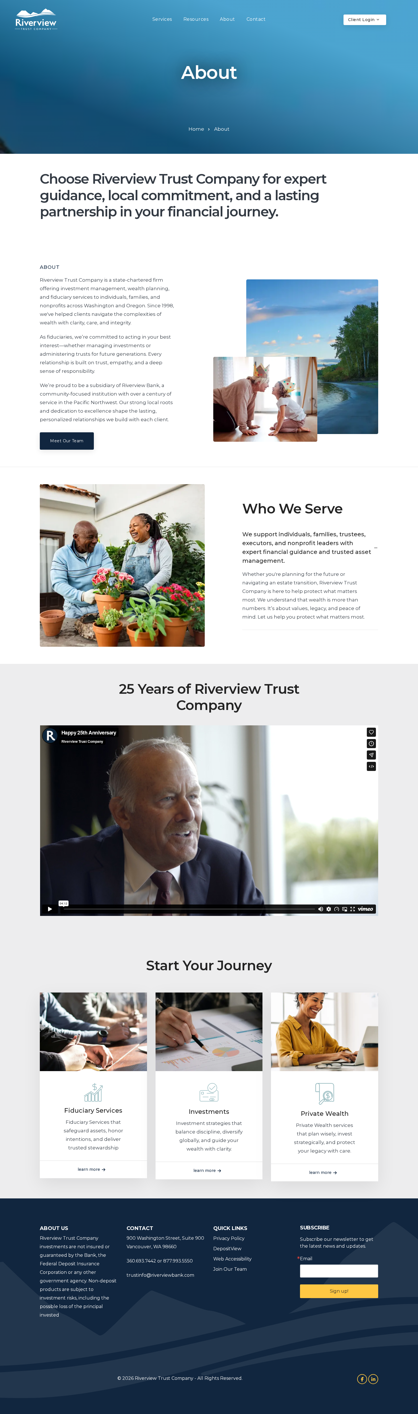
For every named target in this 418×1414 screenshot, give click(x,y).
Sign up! (339, 1291)
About (227, 19)
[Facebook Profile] (362, 1379)
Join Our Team (230, 1269)
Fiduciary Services (93, 1110)
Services (162, 19)
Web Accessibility (232, 1259)
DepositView (227, 1248)
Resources (196, 19)
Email (306, 1259)
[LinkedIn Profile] (373, 1379)
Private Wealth (325, 1114)
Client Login (362, 19)
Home (196, 129)
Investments (209, 1112)
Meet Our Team (67, 440)
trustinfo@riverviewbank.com (160, 1275)
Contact (256, 19)
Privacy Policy (229, 1238)
